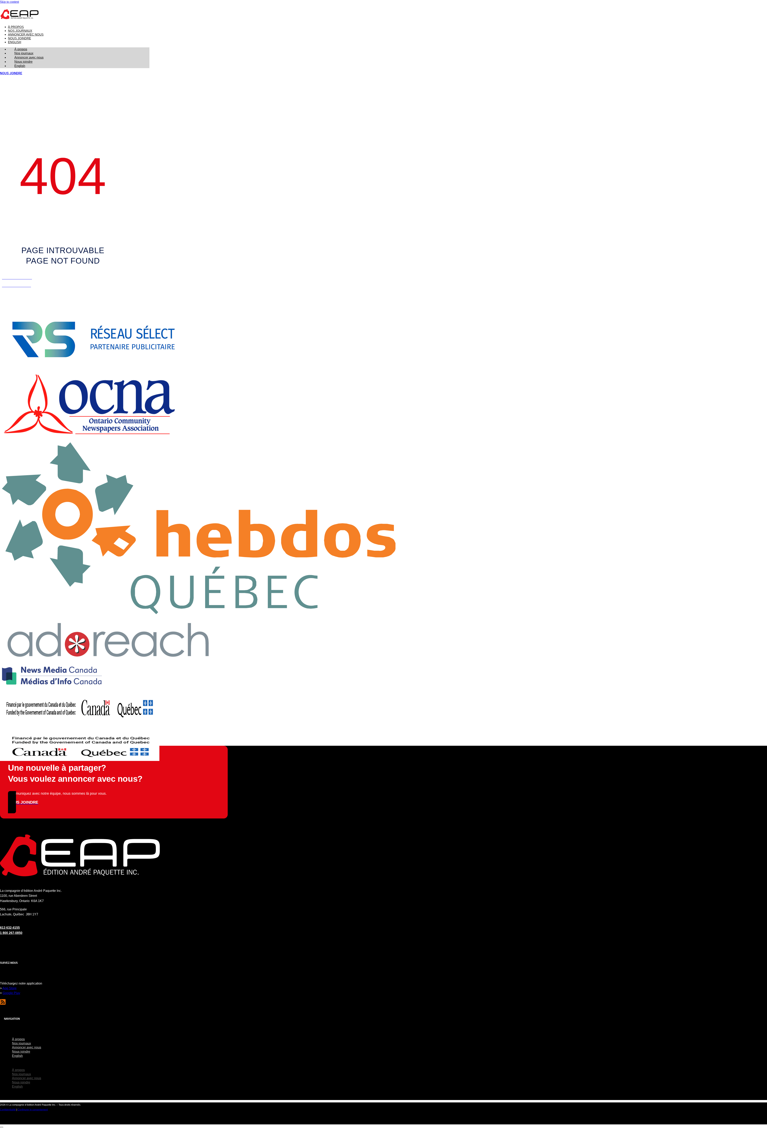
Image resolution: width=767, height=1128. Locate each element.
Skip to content (9, 1)
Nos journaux (20, 30)
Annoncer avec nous (26, 34)
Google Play (11, 993)
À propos (16, 27)
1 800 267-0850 (11, 933)
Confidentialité (8, 1109)
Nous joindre (19, 38)
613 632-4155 (10, 927)
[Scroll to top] (1, 1127)
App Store (9, 988)
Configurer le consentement (33, 1109)
